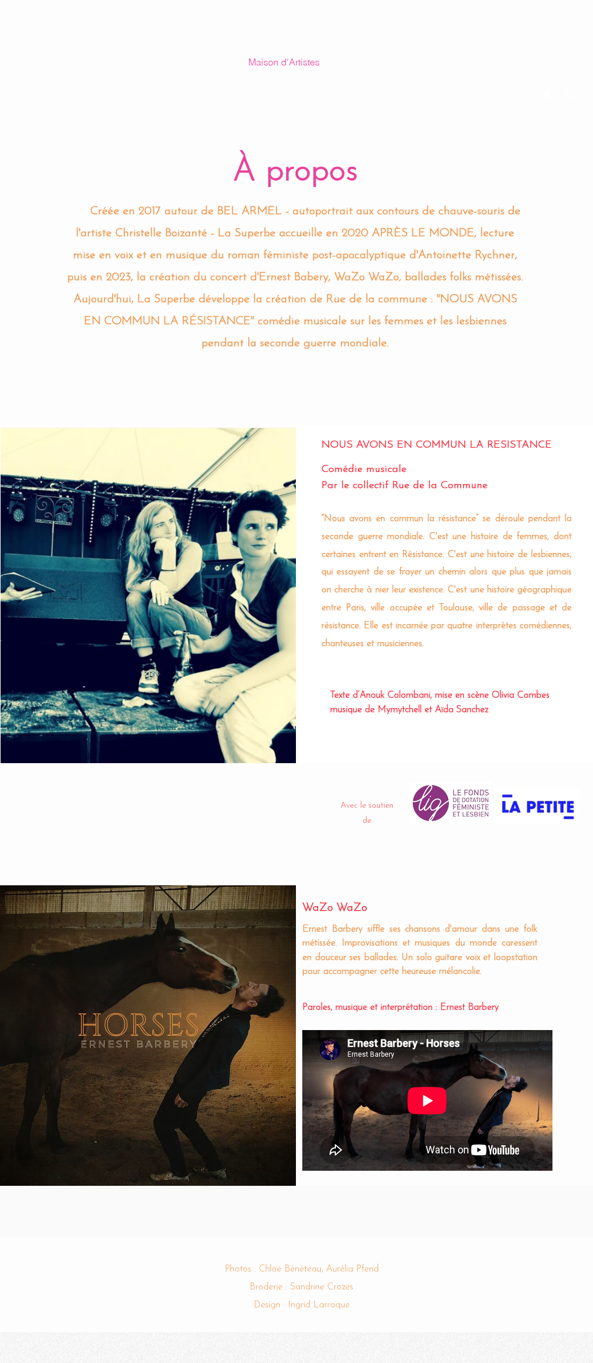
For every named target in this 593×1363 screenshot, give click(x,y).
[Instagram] (568, 94)
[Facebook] (547, 94)
